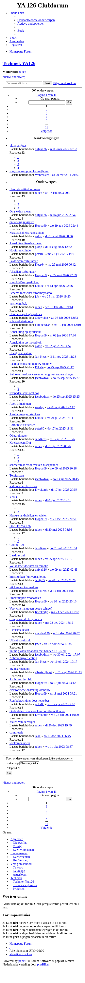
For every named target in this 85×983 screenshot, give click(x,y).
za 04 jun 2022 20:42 (63, 215)
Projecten (19, 888)
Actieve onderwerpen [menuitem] (30, 23)
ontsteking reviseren (21, 222)
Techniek (16, 878)
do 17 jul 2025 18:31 (60, 428)
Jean (38, 736)
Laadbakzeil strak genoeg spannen (30, 363)
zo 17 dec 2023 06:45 (57, 736)
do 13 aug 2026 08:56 (59, 236)
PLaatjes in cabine (20, 353)
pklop (38, 236)
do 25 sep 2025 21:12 (60, 367)
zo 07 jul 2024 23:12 (63, 683)
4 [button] (46, 116)
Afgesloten (19, 874)
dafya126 (41, 149)
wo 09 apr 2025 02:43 (63, 569)
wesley (39, 407)
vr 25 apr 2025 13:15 (58, 559)
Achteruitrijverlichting (23, 658)
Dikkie (39, 285)
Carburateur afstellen (22, 425)
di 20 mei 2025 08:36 (58, 529)
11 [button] (46, 127)
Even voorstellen (23, 849)
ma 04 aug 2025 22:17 (61, 407)
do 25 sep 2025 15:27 (66, 378)
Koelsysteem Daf (20, 442)
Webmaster (42, 174)
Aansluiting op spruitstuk (25, 332)
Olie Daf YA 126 (20, 526)
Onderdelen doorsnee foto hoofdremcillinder (37, 711)
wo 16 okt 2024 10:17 (63, 661)
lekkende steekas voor (23, 486)
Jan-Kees (40, 356)
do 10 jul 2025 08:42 (58, 446)
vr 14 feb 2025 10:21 (63, 590)
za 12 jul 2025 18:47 (62, 439)
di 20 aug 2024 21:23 (68, 672)
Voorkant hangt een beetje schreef (30, 608)
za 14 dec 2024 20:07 (66, 633)
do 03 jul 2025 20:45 (66, 479)
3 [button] (46, 113)
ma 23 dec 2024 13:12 (59, 622)
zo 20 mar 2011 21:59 (65, 174)
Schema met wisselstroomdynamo (30, 293)
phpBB (22, 961)
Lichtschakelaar (19, 629)
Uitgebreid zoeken (64, 83)
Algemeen (16, 839)
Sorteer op (12, 763)
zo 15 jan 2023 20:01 (58, 192)
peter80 (39, 254)
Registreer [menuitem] (15, 44)
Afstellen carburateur (22, 271)
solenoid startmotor (21, 321)
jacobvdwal (42, 378)
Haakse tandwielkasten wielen (28, 515)
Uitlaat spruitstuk (20, 640)
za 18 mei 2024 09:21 (63, 693)
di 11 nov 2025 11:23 (63, 356)
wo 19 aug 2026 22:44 (64, 225)
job (37, 296)
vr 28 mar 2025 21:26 (62, 580)
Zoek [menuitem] (20, 30)
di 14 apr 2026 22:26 (60, 285)
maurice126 (42, 633)
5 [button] (46, 120)
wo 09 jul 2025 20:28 (63, 468)
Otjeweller (41, 317)
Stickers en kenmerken (23, 587)
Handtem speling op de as (25, 314)
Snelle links (16, 13)
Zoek (47, 83)
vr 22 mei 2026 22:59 (63, 275)
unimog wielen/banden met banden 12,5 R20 (37, 651)
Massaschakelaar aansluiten (26, 232)
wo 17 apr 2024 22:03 (61, 704)
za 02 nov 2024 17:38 (58, 644)
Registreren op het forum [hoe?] (29, 171)
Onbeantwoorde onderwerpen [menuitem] (36, 20)
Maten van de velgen (22, 721)
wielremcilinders (19, 743)
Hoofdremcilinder (20, 250)
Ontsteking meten (20, 211)
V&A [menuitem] (13, 37)
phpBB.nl (43, 964)
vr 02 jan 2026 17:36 (63, 335)
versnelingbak (18, 303)
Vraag (13, 496)
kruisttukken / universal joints (27, 576)
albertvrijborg (43, 672)
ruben (22, 71)
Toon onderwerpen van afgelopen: (27, 758)
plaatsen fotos (17, 145)
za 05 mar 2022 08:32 (63, 149)
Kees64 (39, 264)
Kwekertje (41, 489)
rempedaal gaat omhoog (24, 393)
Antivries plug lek (20, 679)
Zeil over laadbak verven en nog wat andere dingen (41, 374)
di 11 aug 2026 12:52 (58, 247)
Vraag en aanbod (21, 864)
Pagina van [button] (47, 95)
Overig (17, 846)
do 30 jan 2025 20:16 (63, 601)
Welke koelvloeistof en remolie (28, 566)
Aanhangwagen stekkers (24, 414)
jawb (38, 644)
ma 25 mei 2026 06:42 (62, 264)
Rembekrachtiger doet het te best (29, 700)
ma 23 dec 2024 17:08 (65, 612)
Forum (28, 943)
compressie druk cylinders (25, 619)
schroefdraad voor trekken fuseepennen (34, 465)
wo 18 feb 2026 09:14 (59, 307)
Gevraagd (19, 871)
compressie (16, 732)
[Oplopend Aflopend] (42, 768)
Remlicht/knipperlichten (24, 282)
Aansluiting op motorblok (25, 342)
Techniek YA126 (19, 63)
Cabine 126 (16, 544)
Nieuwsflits (20, 842)
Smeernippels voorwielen (25, 598)
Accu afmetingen (20, 403)
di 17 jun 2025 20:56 (64, 489)
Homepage (16, 943)
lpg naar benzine (19, 668)
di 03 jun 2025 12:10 (58, 500)
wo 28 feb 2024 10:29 (65, 714)
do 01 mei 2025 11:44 (63, 548)
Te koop (18, 867)
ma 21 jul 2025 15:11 (60, 417)
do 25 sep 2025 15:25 (66, 396)
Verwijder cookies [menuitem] (20, 954)
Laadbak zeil (17, 555)
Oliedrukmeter (18, 435)
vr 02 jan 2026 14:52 (58, 346)
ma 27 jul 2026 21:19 (60, 254)
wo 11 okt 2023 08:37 (59, 746)
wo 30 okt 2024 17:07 (66, 654)
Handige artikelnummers (24, 189)
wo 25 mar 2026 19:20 (56, 296)
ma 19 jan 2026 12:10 (67, 324)
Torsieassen (16, 475)
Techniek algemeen (25, 885)
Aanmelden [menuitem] (16, 41)
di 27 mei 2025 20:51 (63, 519)
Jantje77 (40, 580)
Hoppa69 (41, 225)
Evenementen (18, 853)
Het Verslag (20, 860)
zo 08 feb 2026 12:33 (64, 317)
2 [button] (46, 109)
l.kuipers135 (42, 324)
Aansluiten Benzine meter (25, 243)
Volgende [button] (46, 131)
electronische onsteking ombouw (29, 690)
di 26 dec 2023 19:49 (58, 725)
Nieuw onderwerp (14, 77)
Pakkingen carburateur (23, 261)
